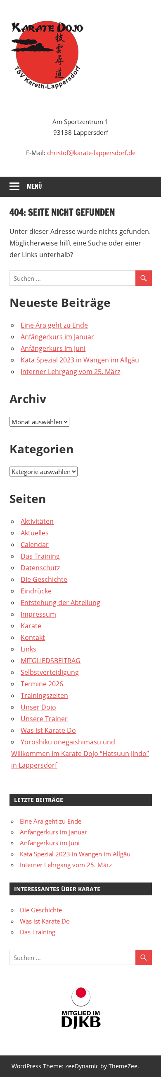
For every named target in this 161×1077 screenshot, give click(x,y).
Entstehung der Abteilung (60, 602)
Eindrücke (36, 591)
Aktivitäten (37, 521)
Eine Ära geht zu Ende (54, 325)
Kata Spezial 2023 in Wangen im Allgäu (80, 360)
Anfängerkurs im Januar (57, 336)
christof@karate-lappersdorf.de (91, 152)
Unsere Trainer (44, 718)
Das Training (40, 556)
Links (28, 649)
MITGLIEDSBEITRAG (50, 660)
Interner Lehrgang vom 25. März (70, 371)
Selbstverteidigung (50, 672)
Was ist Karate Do (48, 730)
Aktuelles (35, 532)
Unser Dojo (38, 707)
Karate (31, 625)
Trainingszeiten (44, 695)
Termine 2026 (42, 683)
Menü (34, 186)
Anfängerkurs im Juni (53, 348)
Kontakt (33, 637)
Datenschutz (40, 567)
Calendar (35, 544)
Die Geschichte (44, 579)
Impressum (38, 614)
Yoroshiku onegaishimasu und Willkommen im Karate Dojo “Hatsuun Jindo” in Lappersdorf (80, 753)
